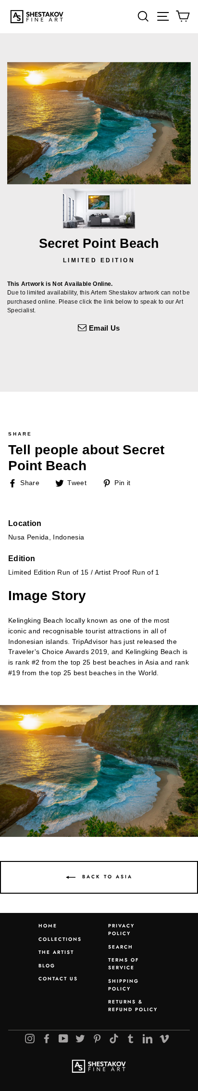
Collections (60, 939)
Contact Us (58, 978)
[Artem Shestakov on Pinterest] (97, 1038)
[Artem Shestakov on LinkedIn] (147, 1038)
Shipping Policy (123, 984)
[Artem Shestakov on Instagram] (30, 1038)
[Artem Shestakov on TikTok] (114, 1038)
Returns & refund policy (133, 1005)
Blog (46, 965)
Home (47, 925)
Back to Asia (106, 877)
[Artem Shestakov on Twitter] (80, 1038)
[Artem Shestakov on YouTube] (63, 1038)
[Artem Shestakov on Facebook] (46, 1038)
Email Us (103, 328)
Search (120, 946)
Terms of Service (123, 963)
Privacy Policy (121, 929)
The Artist (56, 952)
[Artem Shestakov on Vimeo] (164, 1038)
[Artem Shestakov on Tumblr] (131, 1038)
